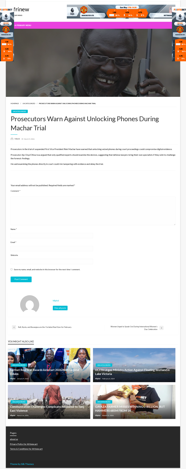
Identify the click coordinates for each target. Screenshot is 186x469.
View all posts (60, 308)
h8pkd (17, 139)
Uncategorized (29, 103)
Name (14, 229)
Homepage (15, 103)
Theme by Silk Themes (22, 464)
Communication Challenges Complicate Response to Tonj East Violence (47, 408)
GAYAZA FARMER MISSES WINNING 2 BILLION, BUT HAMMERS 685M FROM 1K (130, 408)
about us (14, 439)
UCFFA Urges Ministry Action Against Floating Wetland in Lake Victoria (132, 371)
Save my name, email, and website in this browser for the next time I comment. (47, 269)
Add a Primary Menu (20, 25)
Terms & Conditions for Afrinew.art (26, 448)
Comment (15, 191)
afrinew (20, 9)
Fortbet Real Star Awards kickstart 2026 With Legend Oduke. (44, 371)
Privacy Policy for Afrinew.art (24, 444)
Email (13, 242)
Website (14, 255)
